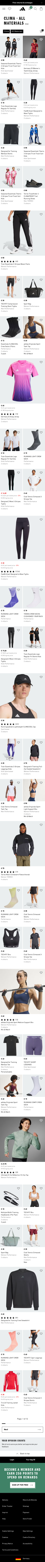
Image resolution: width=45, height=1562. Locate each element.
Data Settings (28, 1531)
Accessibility (27, 1544)
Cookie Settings (8, 1531)
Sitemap (26, 1506)
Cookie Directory (29, 1537)
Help (4, 1519)
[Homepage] (22, 10)
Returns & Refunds (30, 1500)
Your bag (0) (30, 1460)
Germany (26, 1558)
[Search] (35, 9)
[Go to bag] (41, 9)
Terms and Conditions (10, 1550)
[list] (18, 31)
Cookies (5, 1537)
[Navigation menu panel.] (4, 9)
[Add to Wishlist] (18, 40)
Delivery (5, 1500)
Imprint (5, 1512)
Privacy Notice (7, 1544)
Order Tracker (7, 1506)
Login (12, 1460)
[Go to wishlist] (9, 9)
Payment (26, 1512)
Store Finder (27, 1519)
